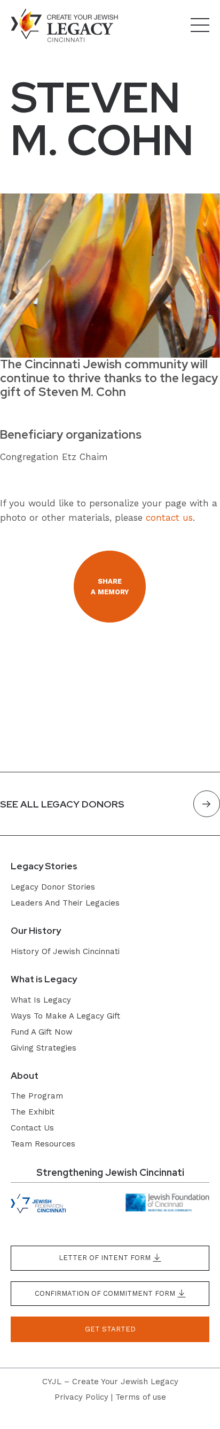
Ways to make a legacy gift (65, 1016)
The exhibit (32, 1112)
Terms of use (140, 1397)
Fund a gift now (42, 1032)
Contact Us (32, 1128)
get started (110, 1329)
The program (37, 1096)
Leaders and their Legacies (65, 903)
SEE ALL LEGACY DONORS (62, 804)
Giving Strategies (43, 1048)
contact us (169, 517)
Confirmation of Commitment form (106, 1293)
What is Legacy (41, 1000)
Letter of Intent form (106, 1258)
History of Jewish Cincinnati (65, 951)
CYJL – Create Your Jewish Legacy (110, 1381)
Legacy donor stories (53, 887)
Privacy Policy (81, 1397)
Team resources (43, 1144)
